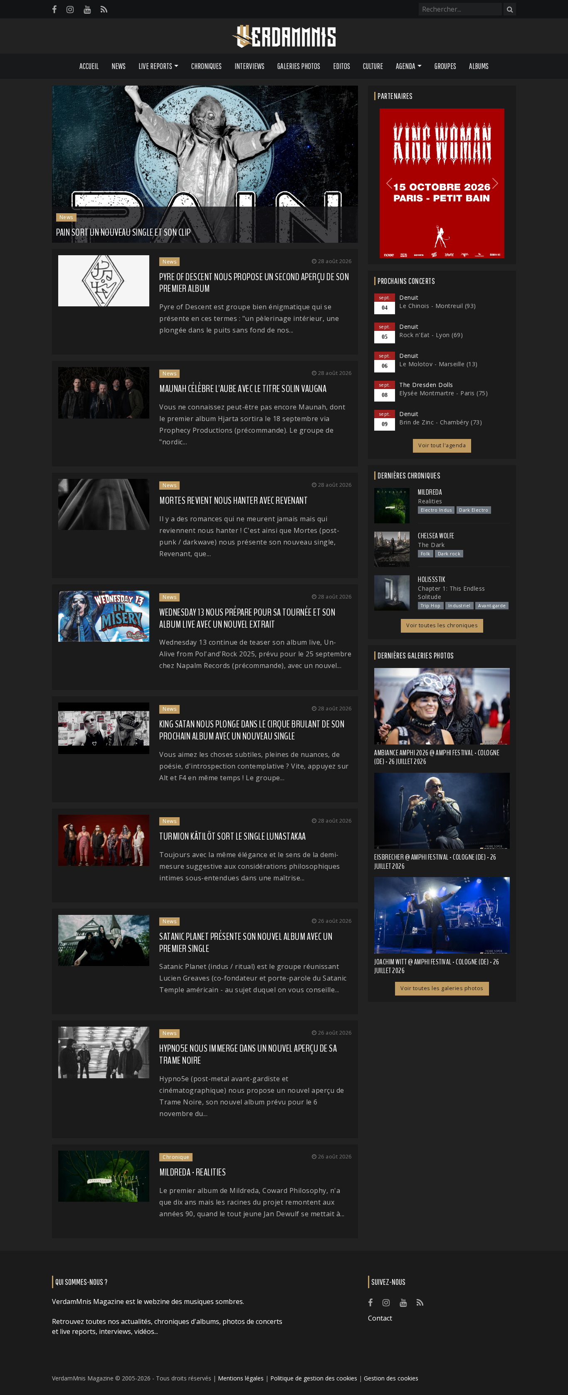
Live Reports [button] (155, 66)
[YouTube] (87, 9)
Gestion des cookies (391, 1378)
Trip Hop (431, 606)
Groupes (445, 66)
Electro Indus (436, 510)
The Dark (431, 545)
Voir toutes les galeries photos (442, 988)
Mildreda (430, 492)
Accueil (89, 66)
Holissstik (431, 579)
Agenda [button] (405, 66)
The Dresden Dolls (426, 385)
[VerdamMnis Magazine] (284, 36)
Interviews (249, 66)
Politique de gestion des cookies (313, 1378)
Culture (373, 66)
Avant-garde (492, 606)
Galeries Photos (298, 66)
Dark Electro (473, 510)
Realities (430, 501)
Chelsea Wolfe (436, 536)
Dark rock (449, 554)
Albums (479, 66)
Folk (425, 554)
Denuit (408, 297)
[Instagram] (70, 9)
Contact (380, 1318)
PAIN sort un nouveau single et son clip (123, 232)
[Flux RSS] (104, 9)
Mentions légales (241, 1378)
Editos (341, 66)
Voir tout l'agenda (442, 445)
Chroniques (206, 66)
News (118, 66)
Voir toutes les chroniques (442, 625)
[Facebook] (54, 9)
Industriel (459, 606)
